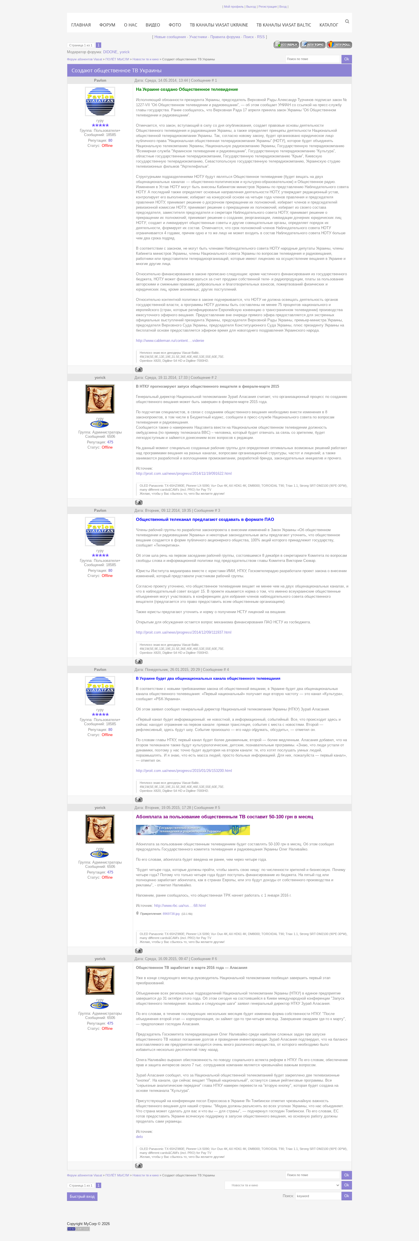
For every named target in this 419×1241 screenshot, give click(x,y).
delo (139, 1137)
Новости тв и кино (146, 59)
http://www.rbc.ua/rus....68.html (180, 905)
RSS (261, 37)
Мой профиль (234, 6)
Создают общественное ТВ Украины (188, 59)
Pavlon (100, 80)
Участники (198, 37)
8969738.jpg (171, 913)
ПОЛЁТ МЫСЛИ (117, 59)
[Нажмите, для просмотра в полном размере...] (193, 834)
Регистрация (268, 6)
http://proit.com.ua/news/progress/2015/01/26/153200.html (184, 771)
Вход (282, 6)
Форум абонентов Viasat (84, 59)
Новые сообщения (170, 37)
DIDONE (110, 52)
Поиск (248, 37)
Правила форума (225, 37)
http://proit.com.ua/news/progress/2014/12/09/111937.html (183, 632)
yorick (125, 52)
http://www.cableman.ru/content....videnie (170, 340)
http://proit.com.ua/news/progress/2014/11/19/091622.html (184, 473)
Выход (251, 6)
